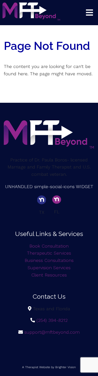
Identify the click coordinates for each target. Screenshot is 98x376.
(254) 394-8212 (52, 320)
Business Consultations (49, 260)
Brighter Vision (65, 367)
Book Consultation (49, 246)
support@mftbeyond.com (52, 332)
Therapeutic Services (49, 253)
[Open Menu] (89, 13)
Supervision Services (49, 267)
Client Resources (49, 275)
